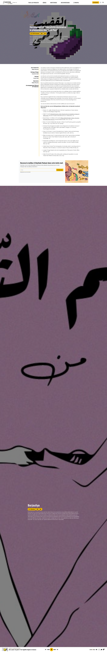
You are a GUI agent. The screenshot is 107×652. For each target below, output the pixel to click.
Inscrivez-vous (59, 169)
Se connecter (95, 2)
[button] (45, 649)
